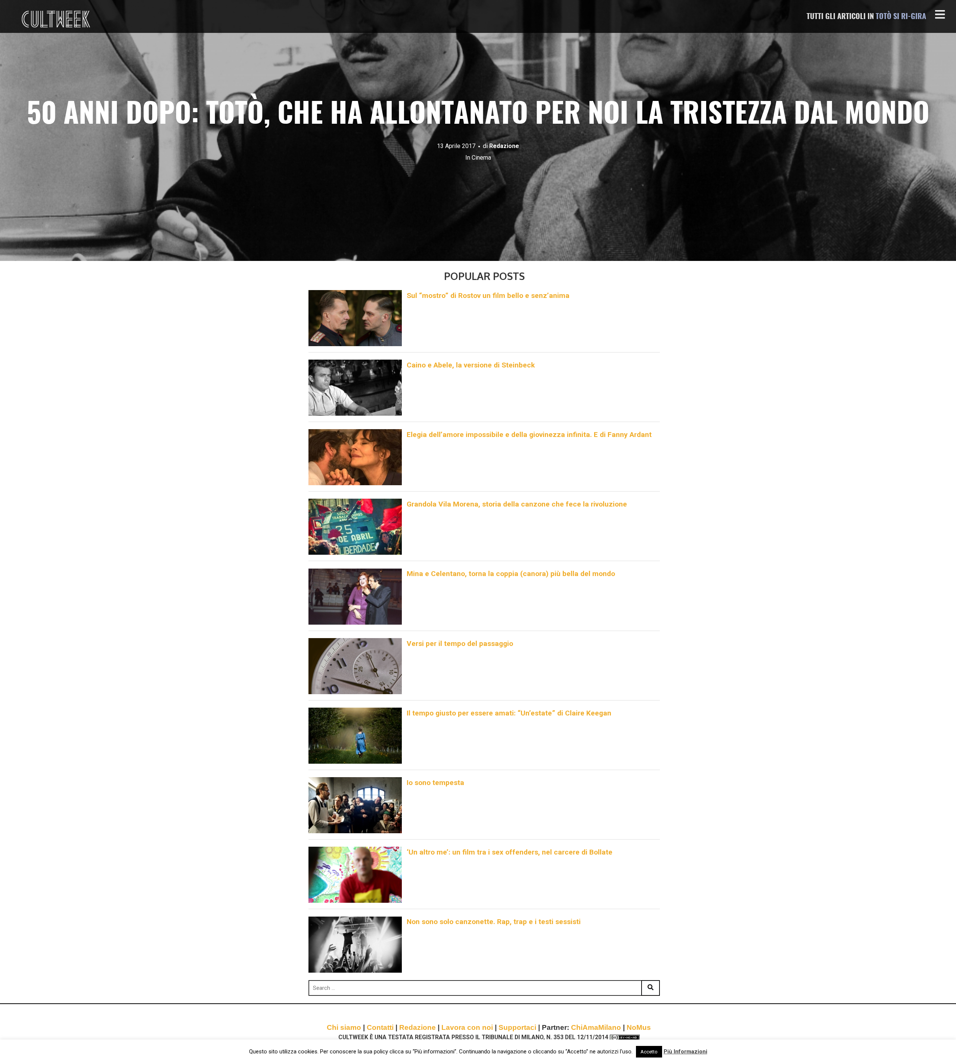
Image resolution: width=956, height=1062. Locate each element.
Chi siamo (344, 1027)
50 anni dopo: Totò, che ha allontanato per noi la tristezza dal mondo (478, 115)
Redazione (504, 146)
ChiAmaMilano (596, 1027)
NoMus (639, 1027)
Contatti (380, 1027)
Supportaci (517, 1027)
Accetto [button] (649, 1052)
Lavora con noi (467, 1027)
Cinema (481, 157)
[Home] (56, 19)
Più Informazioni (685, 1051)
